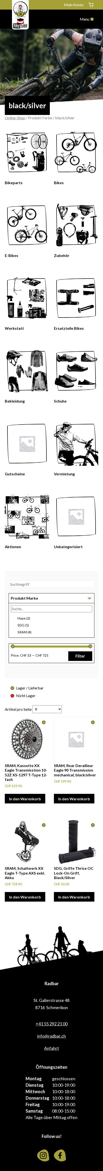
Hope (23, 618)
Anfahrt (51, 1048)
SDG (23, 625)
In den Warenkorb (25, 798)
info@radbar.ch (51, 1036)
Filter (80, 656)
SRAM (24, 632)
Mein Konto (74, 4)
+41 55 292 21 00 (52, 1023)
